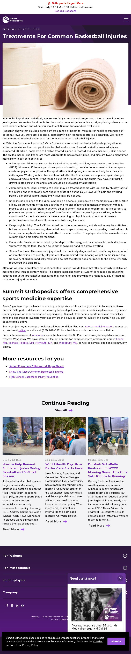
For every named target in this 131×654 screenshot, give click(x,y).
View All (61, 410)
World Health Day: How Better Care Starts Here (63, 466)
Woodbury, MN (68, 342)
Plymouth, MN (44, 342)
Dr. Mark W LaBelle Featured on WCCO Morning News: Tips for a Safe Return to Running (108, 470)
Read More (11, 529)
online (22, 330)
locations (37, 335)
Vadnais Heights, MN (21, 342)
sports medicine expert (99, 326)
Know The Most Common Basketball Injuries (36, 371)
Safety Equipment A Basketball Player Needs (36, 366)
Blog (18, 460)
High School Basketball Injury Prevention (34, 376)
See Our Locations (65, 10)
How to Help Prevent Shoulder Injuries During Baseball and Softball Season (21, 470)
